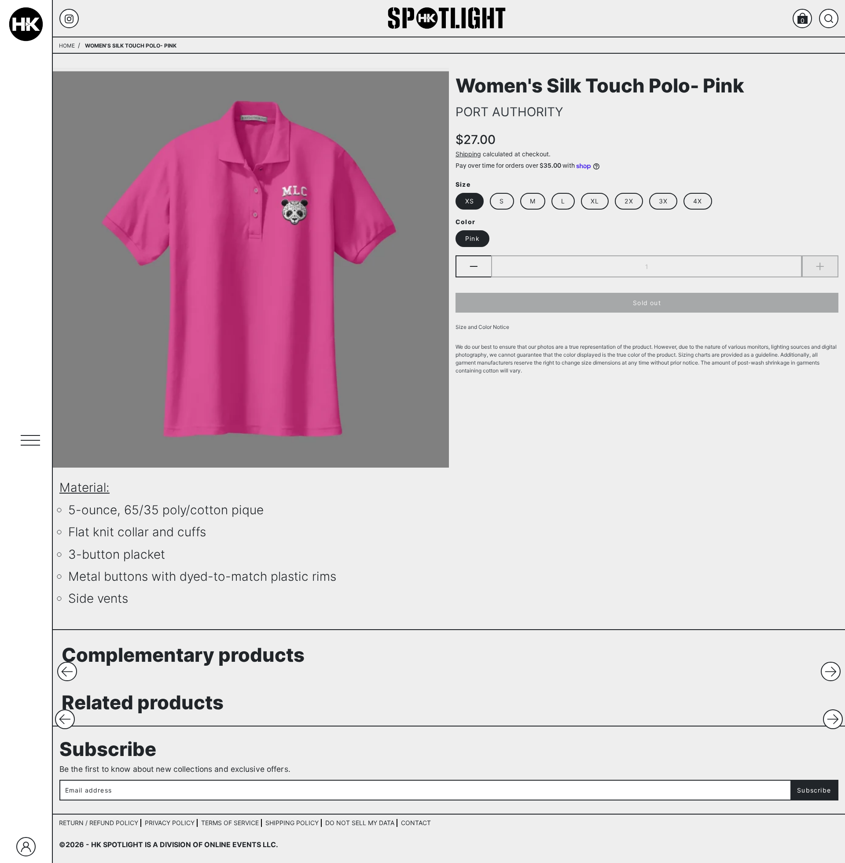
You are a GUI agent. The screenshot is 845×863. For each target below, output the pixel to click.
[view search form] (828, 18)
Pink (472, 239)
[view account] (26, 846)
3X (663, 201)
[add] (820, 267)
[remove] (473, 267)
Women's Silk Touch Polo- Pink (600, 84)
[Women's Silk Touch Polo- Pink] (251, 269)
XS (469, 201)
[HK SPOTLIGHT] (447, 18)
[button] (67, 672)
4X (697, 201)
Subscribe (814, 790)
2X (629, 201)
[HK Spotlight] (26, 24)
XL (595, 201)
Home (67, 45)
